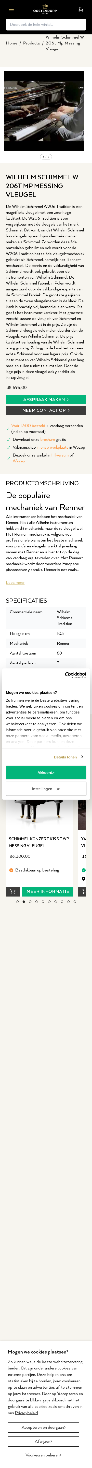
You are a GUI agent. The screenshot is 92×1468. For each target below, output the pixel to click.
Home (11, 43)
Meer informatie (47, 891)
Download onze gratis (39, 439)
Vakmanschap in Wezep (49, 447)
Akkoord (45, 772)
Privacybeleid (26, 1413)
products (31, 43)
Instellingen (42, 788)
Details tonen (65, 757)
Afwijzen (42, 1441)
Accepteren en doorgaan (43, 1427)
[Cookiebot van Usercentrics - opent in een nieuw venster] (65, 675)
